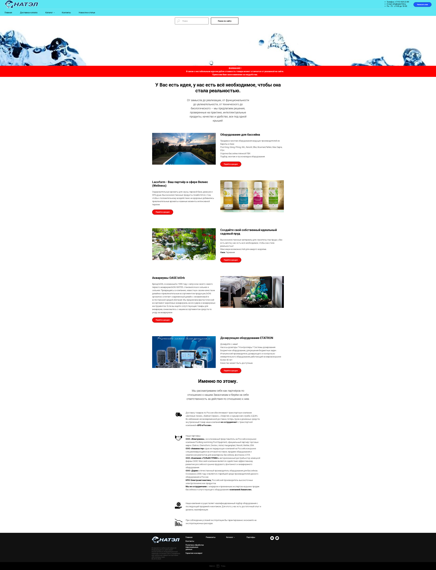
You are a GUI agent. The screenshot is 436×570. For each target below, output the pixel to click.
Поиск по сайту (224, 21)
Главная (8, 12)
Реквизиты (211, 537)
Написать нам (422, 4)
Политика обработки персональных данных (195, 547)
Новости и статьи (87, 12)
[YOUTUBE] (272, 539)
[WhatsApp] (277, 539)
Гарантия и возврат (194, 553)
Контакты (66, 12)
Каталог (49, 12)
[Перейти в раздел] (230, 162)
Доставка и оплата (28, 12)
